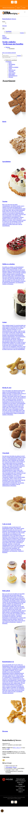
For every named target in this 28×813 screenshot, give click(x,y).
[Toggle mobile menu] (25, 12)
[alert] (2, 810)
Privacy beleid (18, 798)
